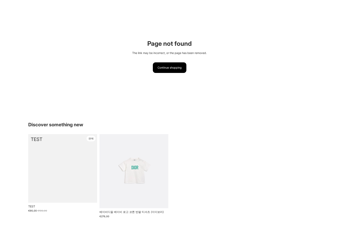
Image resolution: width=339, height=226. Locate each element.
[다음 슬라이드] (162, 171)
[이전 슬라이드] (105, 171)
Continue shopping (170, 67)
